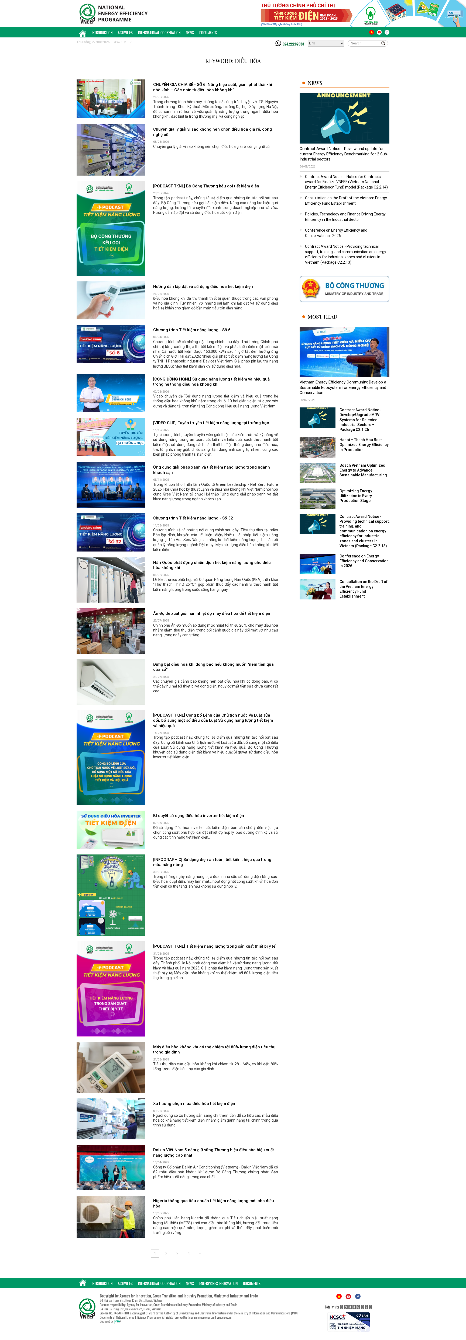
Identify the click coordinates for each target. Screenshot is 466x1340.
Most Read (322, 316)
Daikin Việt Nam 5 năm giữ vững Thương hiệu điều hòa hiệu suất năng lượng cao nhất (213, 1152)
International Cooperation (159, 32)
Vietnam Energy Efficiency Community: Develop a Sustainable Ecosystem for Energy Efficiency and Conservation (343, 387)
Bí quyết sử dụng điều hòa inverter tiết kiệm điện (198, 815)
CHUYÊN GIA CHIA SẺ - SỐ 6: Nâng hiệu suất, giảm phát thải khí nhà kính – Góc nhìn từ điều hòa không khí (212, 87)
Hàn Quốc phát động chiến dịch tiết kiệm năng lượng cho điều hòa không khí (212, 565)
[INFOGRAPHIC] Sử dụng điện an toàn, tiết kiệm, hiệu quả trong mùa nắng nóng (212, 862)
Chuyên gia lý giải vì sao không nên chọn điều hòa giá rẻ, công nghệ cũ (212, 132)
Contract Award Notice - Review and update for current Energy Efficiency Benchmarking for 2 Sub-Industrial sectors (344, 154)
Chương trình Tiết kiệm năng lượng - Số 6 (192, 329)
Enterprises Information (218, 1283)
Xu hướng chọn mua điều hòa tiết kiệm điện (194, 1103)
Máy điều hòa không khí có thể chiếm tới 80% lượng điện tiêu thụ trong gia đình (214, 1050)
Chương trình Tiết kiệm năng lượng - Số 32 (193, 518)
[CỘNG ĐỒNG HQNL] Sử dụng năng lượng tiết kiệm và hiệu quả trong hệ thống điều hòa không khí (211, 382)
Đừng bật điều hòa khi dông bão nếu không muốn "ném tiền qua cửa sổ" (213, 667)
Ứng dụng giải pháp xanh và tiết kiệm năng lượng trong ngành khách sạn (211, 470)
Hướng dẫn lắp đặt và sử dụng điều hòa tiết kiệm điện (203, 286)
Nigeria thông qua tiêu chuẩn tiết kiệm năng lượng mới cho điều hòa (213, 1203)
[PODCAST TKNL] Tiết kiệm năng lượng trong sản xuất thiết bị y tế (214, 946)
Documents (208, 32)
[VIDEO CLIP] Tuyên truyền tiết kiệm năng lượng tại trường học (211, 422)
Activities (125, 32)
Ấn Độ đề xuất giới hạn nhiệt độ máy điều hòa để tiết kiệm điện (211, 613)
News (190, 32)
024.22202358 (293, 44)
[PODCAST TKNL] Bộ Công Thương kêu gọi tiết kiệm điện (206, 186)
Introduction (102, 32)
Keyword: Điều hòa (233, 60)
